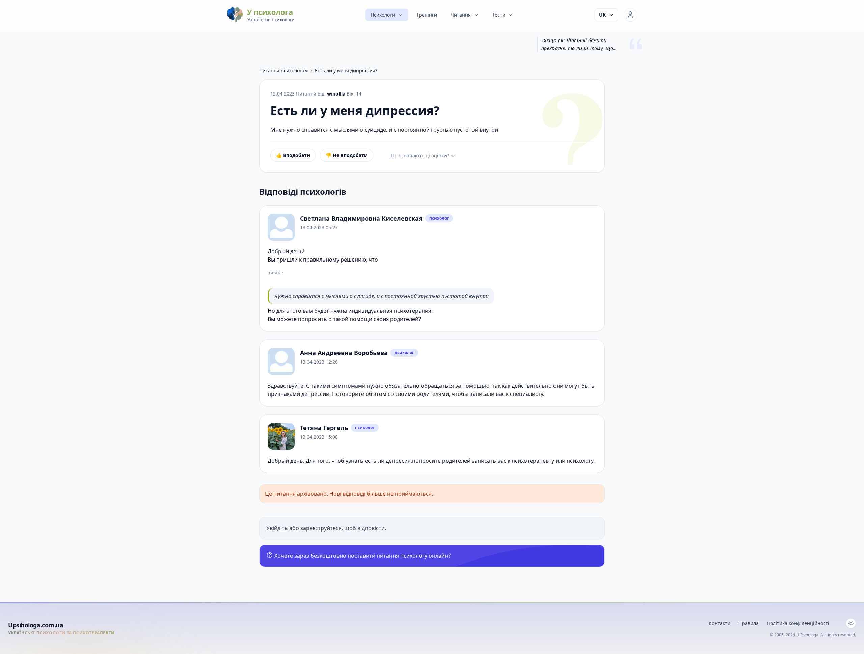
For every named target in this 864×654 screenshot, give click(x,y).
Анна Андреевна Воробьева (344, 353)
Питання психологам (283, 70)
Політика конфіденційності (798, 623)
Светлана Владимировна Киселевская (361, 218)
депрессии (315, 394)
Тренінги (426, 14)
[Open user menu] (630, 15)
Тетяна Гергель (324, 428)
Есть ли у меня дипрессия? (346, 70)
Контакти (719, 623)
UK (602, 14)
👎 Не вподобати (347, 155)
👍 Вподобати (293, 155)
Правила (748, 623)
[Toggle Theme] (851, 623)
